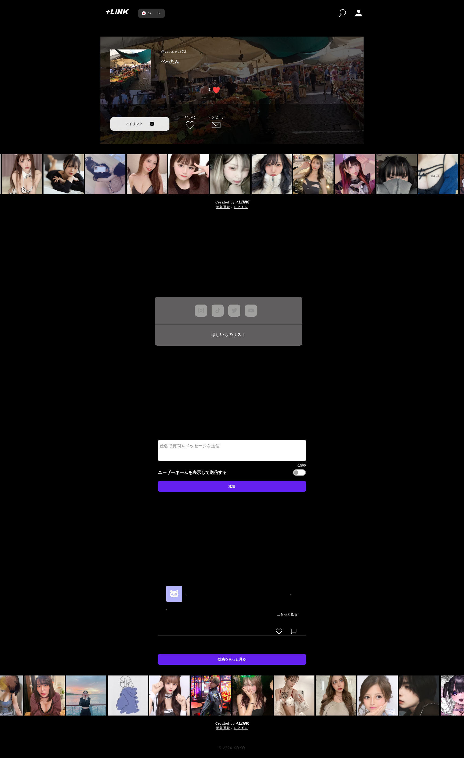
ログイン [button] (241, 207)
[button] (358, 13)
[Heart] (279, 649)
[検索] (342, 13)
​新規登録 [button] (223, 207)
